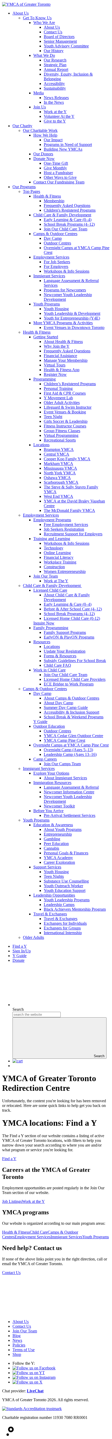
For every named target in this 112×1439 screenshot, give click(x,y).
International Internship (63, 932)
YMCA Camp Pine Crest (64, 740)
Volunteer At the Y (59, 116)
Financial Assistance (60, 355)
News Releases (56, 97)
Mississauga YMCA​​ (60, 468)
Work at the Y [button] (33, 1201)
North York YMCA (60, 473)
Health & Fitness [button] (16, 1232)
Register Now (55, 374)
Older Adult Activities (62, 402)
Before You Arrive (48, 811)
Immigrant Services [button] (66, 1237)
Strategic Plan (55, 65)
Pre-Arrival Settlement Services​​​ (69, 815)
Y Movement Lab (58, 398)
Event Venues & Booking (65, 412)
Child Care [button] (39, 1232)
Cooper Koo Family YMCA (67, 459)
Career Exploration (59, 862)
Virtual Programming (61, 435)
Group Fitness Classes (62, 430)
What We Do (44, 55)
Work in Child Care (49, 670)
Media (38, 93)
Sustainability (55, 88)
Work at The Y (56, 581)
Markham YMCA (58, 463)
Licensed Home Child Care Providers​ (74, 679)
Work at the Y (55, 111)
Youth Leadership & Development (72, 313)
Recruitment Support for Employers (73, 534)
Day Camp (53, 238)
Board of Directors (59, 36)
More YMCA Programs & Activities (63, 323)
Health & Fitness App (61, 370)
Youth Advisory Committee (66, 46)
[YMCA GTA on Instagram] (34, 1377)
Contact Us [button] (11, 1272)
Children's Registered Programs (70, 210)
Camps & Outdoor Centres (55, 233)
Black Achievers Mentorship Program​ (75, 909)
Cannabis (51, 848)
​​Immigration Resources (52, 782)
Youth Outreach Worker (63, 886)
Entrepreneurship (58, 834)
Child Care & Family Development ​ (52, 585)
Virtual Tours (54, 365)
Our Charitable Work (40, 130)
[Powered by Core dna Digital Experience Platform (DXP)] (8, 1434)
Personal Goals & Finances (66, 853)
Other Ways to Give (60, 177)
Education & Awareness (53, 825)
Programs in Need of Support (68, 144)
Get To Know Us (37, 18)
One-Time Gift (56, 163)
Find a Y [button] (9, 1158)
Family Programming (50, 628)
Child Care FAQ (57, 665)
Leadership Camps (59, 904)
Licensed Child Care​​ (50, 590)
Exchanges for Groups (62, 928)
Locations (41, 445)
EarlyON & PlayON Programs (69, 637)
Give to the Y (55, 121)
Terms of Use (24, 1350)
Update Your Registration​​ (64, 651)
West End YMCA (58, 496)
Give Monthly (55, 168)
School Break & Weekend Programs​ (73, 717)
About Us (21, 13)
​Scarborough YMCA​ (61, 482)
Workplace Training (60, 562)
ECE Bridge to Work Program (69, 684)
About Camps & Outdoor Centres (71, 698)
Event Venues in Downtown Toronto (74, 327)
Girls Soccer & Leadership (66, 421)
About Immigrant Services (65, 778)
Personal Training (58, 388)
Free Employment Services (66, 524)
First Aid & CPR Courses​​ (65, 393)
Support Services (47, 867)
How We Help (45, 135)
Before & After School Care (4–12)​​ (73, 609)
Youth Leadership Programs (67, 900)
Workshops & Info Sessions (66, 271)
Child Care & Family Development (62, 215)
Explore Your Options (51, 773)
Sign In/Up (22, 951)
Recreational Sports (60, 440)
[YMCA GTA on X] (27, 1382)
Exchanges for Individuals (65, 923)
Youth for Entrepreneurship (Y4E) (72, 318)
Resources (41, 642)
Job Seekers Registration (64, 529)
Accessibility (54, 83)
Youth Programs (46, 304)
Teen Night (53, 416)
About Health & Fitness (63, 341)
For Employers (56, 266)
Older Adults (33, 937)
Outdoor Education (49, 726)
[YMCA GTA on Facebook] (34, 1368)
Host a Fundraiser (58, 172)
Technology (53, 548)
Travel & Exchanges (50, 914)
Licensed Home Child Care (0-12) (72, 618)
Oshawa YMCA (57, 477)
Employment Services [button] (33, 1237)
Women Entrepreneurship (65, 571)
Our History (54, 50)
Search (18, 1009)
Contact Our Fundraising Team (58, 182)
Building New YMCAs (63, 149)
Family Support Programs (65, 632)
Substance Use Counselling (66, 881)
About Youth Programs (63, 829)
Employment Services (51, 257)
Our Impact (53, 140)
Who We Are (44, 22)
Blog (17, 1335)
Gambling (52, 839)
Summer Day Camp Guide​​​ (66, 707)
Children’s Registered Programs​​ (70, 384)
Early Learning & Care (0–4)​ (67, 604)
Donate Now (44, 158)
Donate (18, 960)
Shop (17, 1354)
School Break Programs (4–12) (69, 224)
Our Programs (24, 187)
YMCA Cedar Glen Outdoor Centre (73, 735)
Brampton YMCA (59, 449)
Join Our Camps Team (62, 764)
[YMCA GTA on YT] (29, 1372)
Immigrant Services (49, 276)
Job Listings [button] (12, 1201)
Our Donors (43, 154)
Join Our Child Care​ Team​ (65, 674)
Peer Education (56, 843)
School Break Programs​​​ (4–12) (69, 613)
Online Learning (57, 552)
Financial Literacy (58, 557)
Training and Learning (51, 538)
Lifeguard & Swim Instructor (67, 407)
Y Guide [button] (40, 721)
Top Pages (31, 191)
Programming (44, 379)
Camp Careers (45, 759)
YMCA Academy (58, 857)
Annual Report (56, 69)
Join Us (39, 107)
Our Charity (22, 126)
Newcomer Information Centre (69, 792)
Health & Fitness (47, 196)
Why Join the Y (57, 346)
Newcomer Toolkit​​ (59, 806)
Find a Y (20, 946)
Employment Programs (52, 520)
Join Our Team (45, 576)
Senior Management (60, 41)
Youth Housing (56, 309)
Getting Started (45, 337)
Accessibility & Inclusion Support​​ (71, 712)
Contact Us (53, 32)
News (17, 1340)
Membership (54, 201)
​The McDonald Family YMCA (69, 510)
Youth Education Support (64, 890)
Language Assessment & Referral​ (71, 787)
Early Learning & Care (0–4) (67, 219)
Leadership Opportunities (54, 895)
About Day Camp (58, 703)
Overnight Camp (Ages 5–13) (68, 750)
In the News (54, 102)
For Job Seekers (57, 262)
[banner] (26, 4)
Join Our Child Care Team (65, 229)
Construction (54, 567)
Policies (19, 1345)
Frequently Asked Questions (67, 205)
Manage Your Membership (66, 360)
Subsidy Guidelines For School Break (75, 660)
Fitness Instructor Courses (65, 426)
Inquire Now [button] (43, 623)
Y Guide (20, 955)
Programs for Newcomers (65, 290)
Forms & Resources (60, 656)
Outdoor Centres (57, 243)
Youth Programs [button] (95, 1237)
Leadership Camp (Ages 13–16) (70, 754)
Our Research (55, 60)
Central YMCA (56, 454)
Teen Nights (54, 876)
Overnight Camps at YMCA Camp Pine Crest (71, 745)
